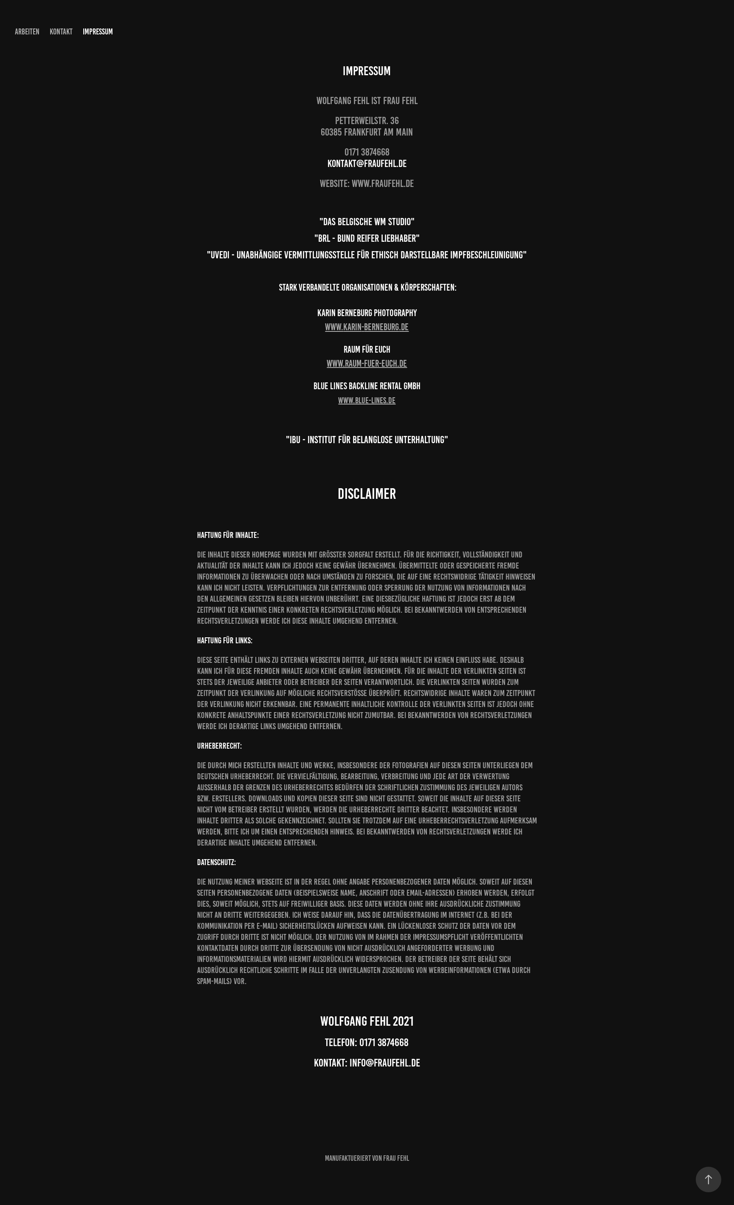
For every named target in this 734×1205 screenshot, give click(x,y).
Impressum (98, 31)
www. (334, 327)
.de (404, 327)
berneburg (381, 327)
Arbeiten (27, 31)
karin (352, 327)
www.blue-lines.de (366, 400)
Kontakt (61, 31)
